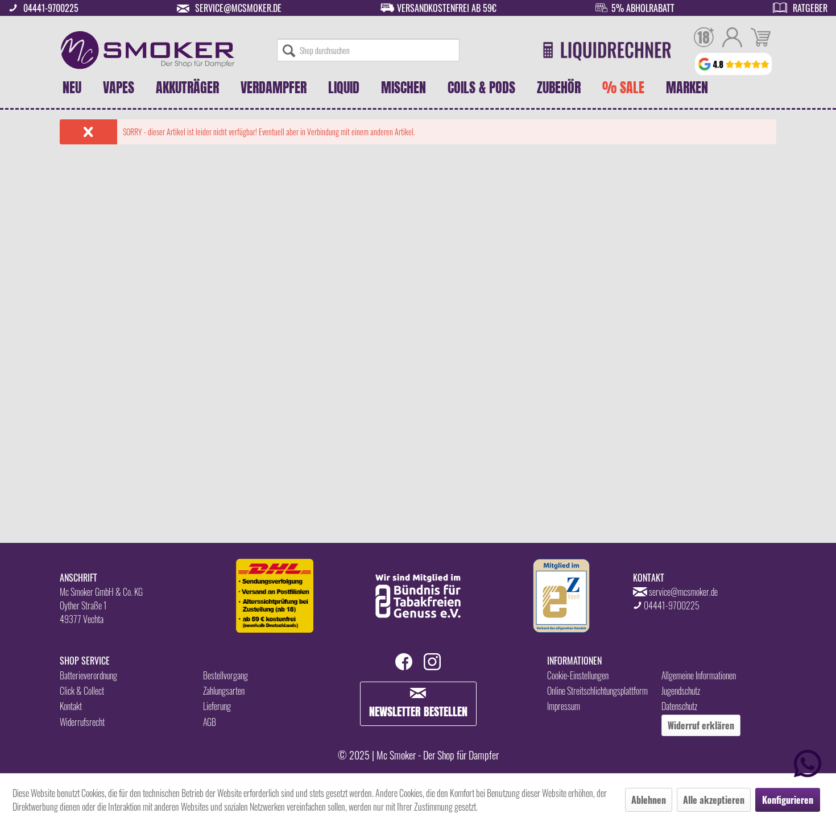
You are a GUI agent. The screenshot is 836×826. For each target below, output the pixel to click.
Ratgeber (810, 8)
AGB (209, 722)
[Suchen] (289, 50)
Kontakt (71, 706)
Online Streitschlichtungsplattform (597, 691)
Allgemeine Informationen (698, 675)
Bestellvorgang (225, 675)
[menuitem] (368, 50)
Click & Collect (82, 691)
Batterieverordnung (88, 675)
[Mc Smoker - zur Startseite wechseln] (147, 50)
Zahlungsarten (224, 691)
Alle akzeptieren (713, 800)
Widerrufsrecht (82, 722)
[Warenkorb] (761, 38)
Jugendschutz (680, 691)
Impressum (563, 706)
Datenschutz (679, 706)
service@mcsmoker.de (238, 8)
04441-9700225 (50, 8)
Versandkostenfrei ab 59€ (446, 8)
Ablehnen (648, 800)
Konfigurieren (787, 800)
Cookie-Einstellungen (578, 675)
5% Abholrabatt (642, 8)
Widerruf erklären (701, 725)
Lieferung (217, 706)
